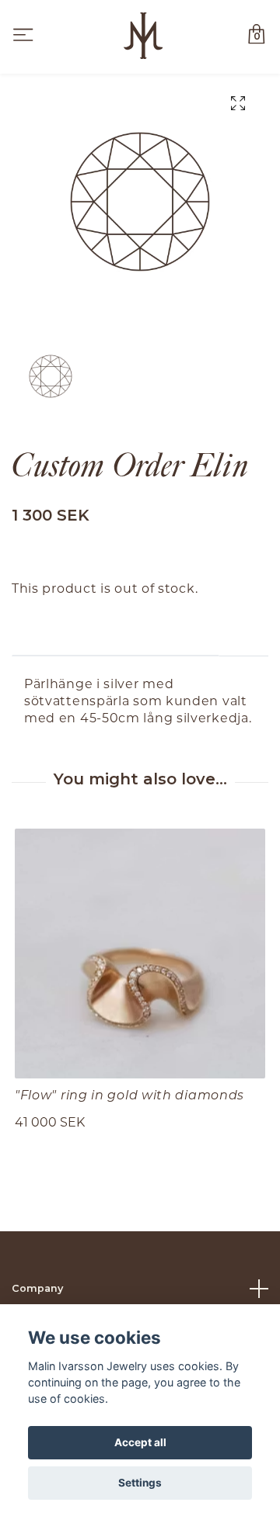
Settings (140, 1482)
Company (37, 1288)
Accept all (140, 1442)
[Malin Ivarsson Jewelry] (143, 35)
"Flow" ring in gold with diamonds (129, 1094)
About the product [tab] (115, 632)
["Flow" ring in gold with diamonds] (140, 953)
